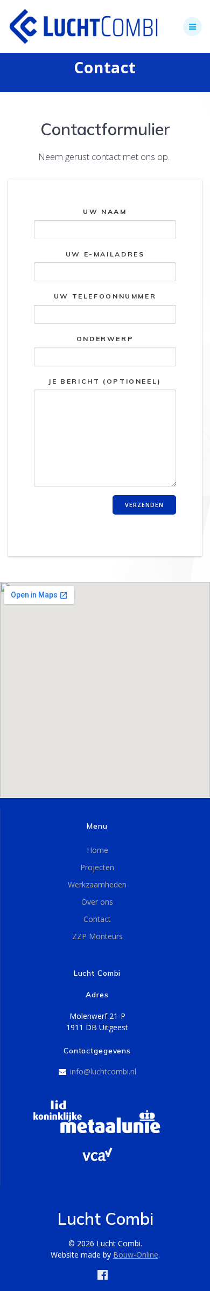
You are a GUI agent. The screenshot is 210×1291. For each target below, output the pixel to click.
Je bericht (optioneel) (105, 381)
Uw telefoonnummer (105, 296)
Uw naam (105, 211)
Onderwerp (105, 339)
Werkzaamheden (97, 884)
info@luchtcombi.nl (103, 1071)
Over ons (97, 902)
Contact (97, 919)
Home (97, 850)
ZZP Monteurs (97, 936)
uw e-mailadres (105, 253)
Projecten (97, 867)
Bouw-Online (135, 1255)
